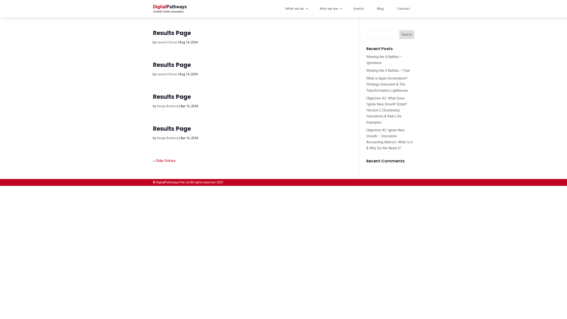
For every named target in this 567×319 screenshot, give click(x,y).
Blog (380, 8)
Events (359, 8)
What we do (294, 8)
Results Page (172, 33)
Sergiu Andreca (168, 106)
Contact (403, 8)
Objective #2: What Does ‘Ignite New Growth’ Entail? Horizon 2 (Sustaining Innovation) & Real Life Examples (386, 110)
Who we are (329, 8)
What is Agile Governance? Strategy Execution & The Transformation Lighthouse (387, 84)
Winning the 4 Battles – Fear (388, 70)
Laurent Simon (167, 42)
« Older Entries (164, 161)
